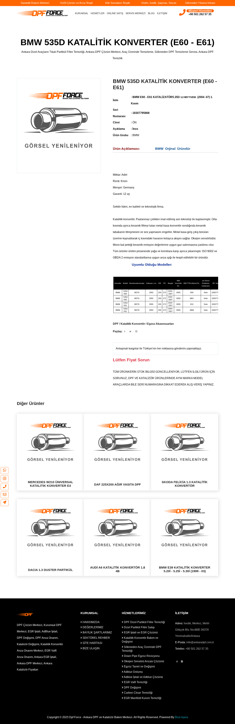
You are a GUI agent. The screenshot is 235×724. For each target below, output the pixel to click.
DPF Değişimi (132, 687)
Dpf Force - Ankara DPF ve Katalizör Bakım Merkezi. (101, 717)
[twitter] (130, 331)
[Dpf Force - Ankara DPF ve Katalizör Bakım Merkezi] (30, 614)
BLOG (151, 13)
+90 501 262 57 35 (196, 648)
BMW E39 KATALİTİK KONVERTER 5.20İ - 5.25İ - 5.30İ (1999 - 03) (184, 569)
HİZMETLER (97, 13)
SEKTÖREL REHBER (96, 637)
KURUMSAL (81, 13)
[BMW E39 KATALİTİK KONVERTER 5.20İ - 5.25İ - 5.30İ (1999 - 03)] (184, 527)
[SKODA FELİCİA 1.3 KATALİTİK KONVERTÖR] (184, 442)
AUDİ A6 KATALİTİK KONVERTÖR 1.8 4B (117, 569)
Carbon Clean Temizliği (138, 692)
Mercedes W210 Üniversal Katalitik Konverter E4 (50, 483)
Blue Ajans (181, 717)
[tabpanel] (59, 120)
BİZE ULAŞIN (91, 648)
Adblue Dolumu (133, 671)
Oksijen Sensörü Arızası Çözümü (143, 661)
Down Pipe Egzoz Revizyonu (141, 655)
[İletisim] (5, 503)
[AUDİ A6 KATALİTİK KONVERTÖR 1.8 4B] (117, 527)
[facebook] (124, 331)
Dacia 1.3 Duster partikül (50, 569)
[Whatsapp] (4, 470)
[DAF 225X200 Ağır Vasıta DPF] (117, 442)
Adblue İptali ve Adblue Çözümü (143, 677)
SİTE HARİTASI (92, 643)
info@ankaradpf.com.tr (200, 642)
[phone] (5, 487)
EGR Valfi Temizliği (135, 682)
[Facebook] (177, 661)
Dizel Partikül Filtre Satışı (139, 627)
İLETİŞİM (162, 13)
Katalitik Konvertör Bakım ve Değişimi (140, 639)
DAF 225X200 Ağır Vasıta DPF (117, 484)
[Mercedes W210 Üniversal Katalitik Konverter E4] (50, 442)
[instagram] (4, 478)
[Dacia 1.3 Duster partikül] (50, 527)
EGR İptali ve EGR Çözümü (140, 632)
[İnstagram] (182, 661)
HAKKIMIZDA (91, 622)
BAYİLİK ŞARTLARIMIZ (97, 632)
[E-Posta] (5, 495)
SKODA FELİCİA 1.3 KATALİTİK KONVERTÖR (184, 483)
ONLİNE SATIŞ (115, 13)
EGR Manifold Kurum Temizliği (142, 698)
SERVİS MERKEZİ (136, 13)
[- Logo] (42, 13)
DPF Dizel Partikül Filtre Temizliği (144, 622)
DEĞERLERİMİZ (92, 627)
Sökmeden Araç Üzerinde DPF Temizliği (142, 648)
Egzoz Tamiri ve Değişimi (139, 666)
